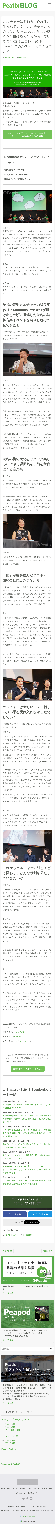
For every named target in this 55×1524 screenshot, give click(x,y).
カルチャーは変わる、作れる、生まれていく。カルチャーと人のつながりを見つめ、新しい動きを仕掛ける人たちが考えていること (27, 1118)
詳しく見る (8, 1293)
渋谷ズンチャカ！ (23, 1041)
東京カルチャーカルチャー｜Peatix (27, 1068)
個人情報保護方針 (22, 1506)
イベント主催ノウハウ (15, 1419)
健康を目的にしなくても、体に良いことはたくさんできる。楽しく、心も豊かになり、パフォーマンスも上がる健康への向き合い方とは (27, 1169)
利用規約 (11, 1506)
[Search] (51, 1349)
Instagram (31, 1499)
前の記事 (8, 1250)
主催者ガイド (32, 1493)
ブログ (14, 1489)
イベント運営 (9, 1426)
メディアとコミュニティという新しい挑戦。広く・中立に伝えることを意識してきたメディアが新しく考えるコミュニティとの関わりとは (27, 1133)
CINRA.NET (21, 1031)
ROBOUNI (18, 1036)
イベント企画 (9, 1424)
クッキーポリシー (33, 1511)
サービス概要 (5, 1489)
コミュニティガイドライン (37, 1489)
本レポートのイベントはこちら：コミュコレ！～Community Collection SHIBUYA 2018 (27, 134)
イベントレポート (13, 1234)
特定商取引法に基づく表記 (10, 1511)
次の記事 (47, 1250)
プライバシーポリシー (38, 1506)
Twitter (23, 1499)
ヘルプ (27, 1482)
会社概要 (22, 1489)
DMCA (23, 1511)
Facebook (27, 1499)
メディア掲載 (9, 1443)
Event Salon (8, 1449)
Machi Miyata (10, 57)
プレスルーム (20, 1493)
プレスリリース (10, 1440)
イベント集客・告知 (12, 1429)
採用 (50, 1489)
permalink (27, 1234)
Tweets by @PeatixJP (10, 1464)
